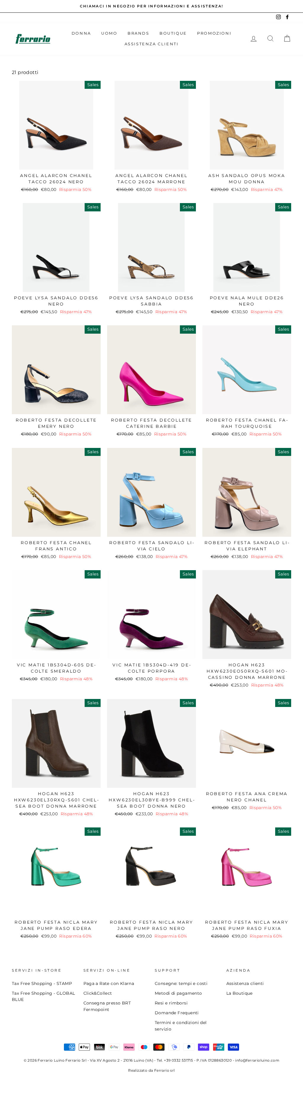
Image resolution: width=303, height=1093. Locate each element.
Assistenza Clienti (152, 43)
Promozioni (214, 33)
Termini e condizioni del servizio (181, 1025)
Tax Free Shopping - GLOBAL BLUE (43, 996)
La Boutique (239, 993)
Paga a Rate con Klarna (108, 983)
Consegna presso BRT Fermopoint (107, 1006)
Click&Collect (97, 993)
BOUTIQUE (173, 33)
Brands (138, 33)
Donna (81, 33)
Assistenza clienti (245, 983)
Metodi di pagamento (178, 993)
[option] (151, 6)
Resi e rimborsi (171, 1003)
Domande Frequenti (177, 1012)
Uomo (109, 33)
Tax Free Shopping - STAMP (42, 983)
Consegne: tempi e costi (181, 983)
